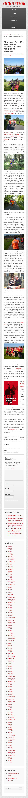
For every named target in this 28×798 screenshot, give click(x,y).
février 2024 (10, 554)
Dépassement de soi (12, 778)
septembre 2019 (11, 622)
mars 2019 (10, 632)
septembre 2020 (11, 602)
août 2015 (10, 702)
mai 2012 (10, 762)
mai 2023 (10, 564)
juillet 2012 (10, 758)
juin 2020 (10, 607)
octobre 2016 (11, 679)
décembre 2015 (11, 696)
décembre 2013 (11, 734)
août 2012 (10, 757)
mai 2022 (10, 574)
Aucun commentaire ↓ (8, 55)
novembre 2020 (11, 599)
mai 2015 (10, 707)
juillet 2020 (10, 605)
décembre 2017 (11, 656)
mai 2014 (10, 725)
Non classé (10, 780)
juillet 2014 (10, 722)
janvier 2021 (10, 595)
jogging (19, 448)
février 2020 (10, 614)
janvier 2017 (10, 674)
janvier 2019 (10, 635)
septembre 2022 (11, 569)
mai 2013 (10, 744)
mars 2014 (10, 729)
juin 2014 (10, 724)
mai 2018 (10, 648)
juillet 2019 (10, 625)
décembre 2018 (11, 637)
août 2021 (10, 586)
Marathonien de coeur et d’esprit (22, 385)
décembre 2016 (11, 676)
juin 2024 (10, 548)
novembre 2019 (11, 619)
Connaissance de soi (12, 776)
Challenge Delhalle (13, 448)
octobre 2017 (11, 660)
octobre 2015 (11, 699)
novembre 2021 (11, 581)
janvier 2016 (10, 694)
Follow (7, 444)
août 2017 (10, 663)
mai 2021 (10, 589)
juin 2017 (10, 666)
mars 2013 (10, 747)
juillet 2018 (10, 645)
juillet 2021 (10, 587)
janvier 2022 (10, 579)
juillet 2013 (10, 740)
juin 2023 (10, 563)
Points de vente (14, 16)
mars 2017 (10, 671)
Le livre (14, 13)
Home (5, 34)
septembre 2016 (11, 681)
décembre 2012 (11, 750)
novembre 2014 (11, 716)
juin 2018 (10, 646)
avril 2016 (10, 689)
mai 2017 (10, 668)
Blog (14, 24)
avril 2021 (10, 591)
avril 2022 (10, 576)
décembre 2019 (11, 617)
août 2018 (10, 643)
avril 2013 (10, 745)
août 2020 (10, 604)
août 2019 (10, 623)
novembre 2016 (11, 678)
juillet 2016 (10, 684)
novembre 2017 (11, 658)
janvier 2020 (10, 615)
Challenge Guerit (8, 132)
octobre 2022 (11, 568)
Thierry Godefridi (19, 54)
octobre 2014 (11, 717)
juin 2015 (10, 706)
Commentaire (9, 469)
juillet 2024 (10, 546)
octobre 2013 (11, 737)
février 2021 (10, 594)
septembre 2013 (11, 739)
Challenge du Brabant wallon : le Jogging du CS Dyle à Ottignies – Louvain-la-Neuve (15, 525)
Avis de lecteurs (14, 20)
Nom (6, 483)
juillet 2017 (10, 665)
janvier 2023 (10, 566)
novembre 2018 (11, 638)
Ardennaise (6, 139)
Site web (7, 494)
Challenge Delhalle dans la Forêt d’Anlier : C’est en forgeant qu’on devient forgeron (15, 520)
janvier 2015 (10, 714)
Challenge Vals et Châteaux (11, 134)
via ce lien (12, 429)
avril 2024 (10, 551)
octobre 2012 (11, 753)
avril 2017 (10, 670)
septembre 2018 (11, 642)
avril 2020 (10, 610)
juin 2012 (10, 760)
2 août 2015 (10, 54)
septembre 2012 (11, 755)
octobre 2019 (11, 620)
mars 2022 (10, 577)
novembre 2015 (11, 697)
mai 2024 (10, 549)
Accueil (14, 9)
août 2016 (10, 683)
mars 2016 (10, 691)
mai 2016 (10, 688)
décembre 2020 (11, 597)
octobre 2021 (11, 582)
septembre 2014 (11, 719)
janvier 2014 (10, 732)
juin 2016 (10, 686)
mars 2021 (10, 592)
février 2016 (10, 693)
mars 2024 (10, 553)
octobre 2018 (11, 640)
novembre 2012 (11, 752)
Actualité (9, 775)
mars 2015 (10, 711)
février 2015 (10, 712)
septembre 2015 (11, 701)
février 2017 (10, 673)
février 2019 (10, 633)
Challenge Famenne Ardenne (11, 110)
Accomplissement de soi (12, 34)
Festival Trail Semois (9, 113)
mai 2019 (10, 628)
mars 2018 (10, 651)
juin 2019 (10, 627)
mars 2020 (10, 612)
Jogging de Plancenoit (16, 136)
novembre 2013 (11, 735)
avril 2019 (10, 630)
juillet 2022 (10, 571)
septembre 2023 (11, 561)
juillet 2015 (10, 704)
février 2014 (10, 730)
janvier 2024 (10, 556)
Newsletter (14, 27)
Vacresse (5, 450)
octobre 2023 (11, 559)
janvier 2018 (10, 655)
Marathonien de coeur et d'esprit (14, 3)
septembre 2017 (11, 661)
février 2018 (10, 653)
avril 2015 (10, 709)
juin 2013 (10, 742)
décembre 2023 (11, 558)
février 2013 (10, 749)
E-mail (7, 488)
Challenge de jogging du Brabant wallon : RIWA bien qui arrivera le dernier (15, 533)
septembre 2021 (11, 584)
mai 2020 (10, 609)
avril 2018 (10, 650)
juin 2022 (10, 572)
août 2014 (10, 721)
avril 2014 (10, 727)
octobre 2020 (11, 600)
